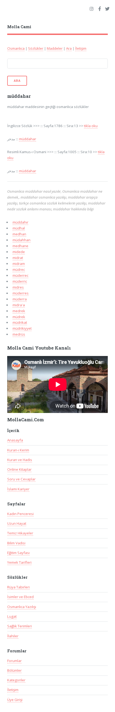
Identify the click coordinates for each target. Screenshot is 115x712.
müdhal (19, 228)
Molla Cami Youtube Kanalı (39, 348)
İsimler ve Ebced (20, 596)
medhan (19, 234)
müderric (20, 281)
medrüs (19, 334)
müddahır (20, 222)
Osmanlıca (16, 48)
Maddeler (55, 48)
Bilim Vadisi (16, 543)
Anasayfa (15, 440)
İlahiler (12, 636)
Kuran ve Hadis (19, 459)
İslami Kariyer (18, 489)
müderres (21, 293)
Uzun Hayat (16, 523)
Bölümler (14, 670)
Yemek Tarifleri (19, 562)
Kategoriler (16, 680)
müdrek (19, 316)
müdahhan (21, 240)
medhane (20, 245)
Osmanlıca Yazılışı (21, 606)
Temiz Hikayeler (20, 533)
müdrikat (20, 322)
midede (19, 251)
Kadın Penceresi (20, 513)
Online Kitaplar (19, 469)
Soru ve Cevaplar (21, 479)
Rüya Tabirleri (18, 587)
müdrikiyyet (22, 328)
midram (19, 263)
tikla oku (91, 125)
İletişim (80, 48)
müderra (20, 299)
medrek (19, 310)
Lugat (12, 616)
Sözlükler (35, 48)
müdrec (19, 269)
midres (18, 287)
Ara (69, 48)
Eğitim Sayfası (18, 552)
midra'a (19, 305)
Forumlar (14, 660)
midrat (18, 257)
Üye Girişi (14, 699)
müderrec (20, 275)
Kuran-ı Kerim (18, 450)
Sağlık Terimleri (19, 626)
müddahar (27, 138)
